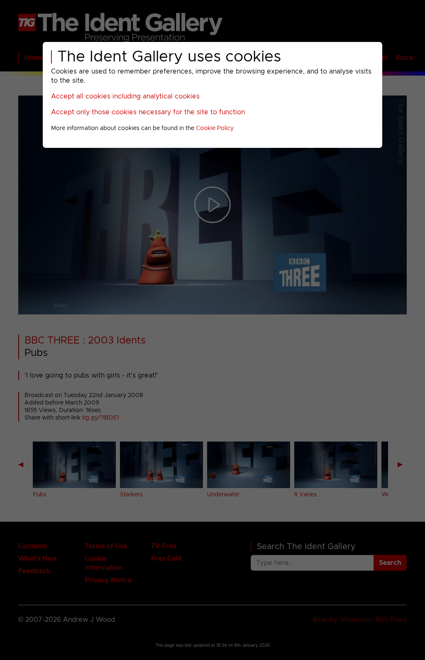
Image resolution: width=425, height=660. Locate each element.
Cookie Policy (215, 128)
